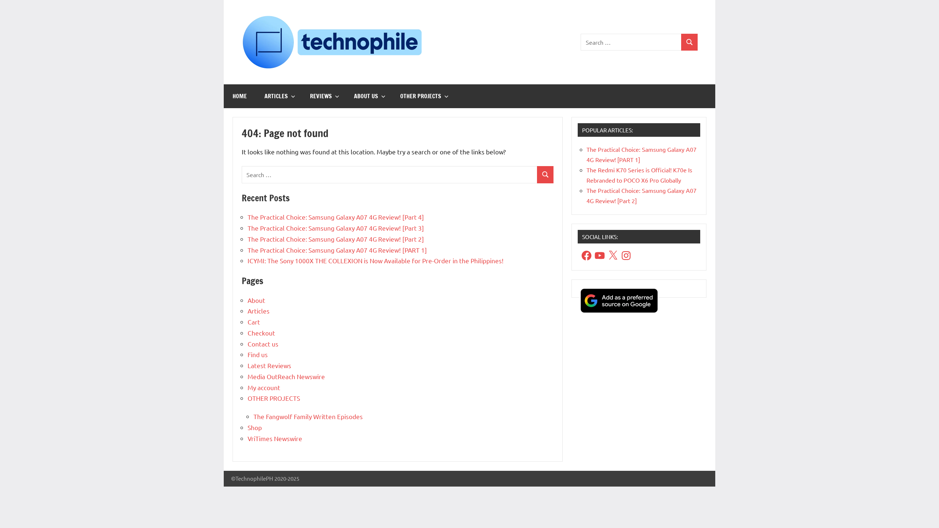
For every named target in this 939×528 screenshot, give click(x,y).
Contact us (263, 344)
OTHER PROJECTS (420, 96)
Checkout (261, 333)
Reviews (321, 96)
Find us (258, 354)
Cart (254, 322)
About (256, 300)
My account (264, 387)
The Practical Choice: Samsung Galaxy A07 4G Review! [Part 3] (336, 228)
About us (366, 96)
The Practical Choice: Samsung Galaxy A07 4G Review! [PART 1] (337, 250)
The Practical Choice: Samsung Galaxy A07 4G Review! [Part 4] (336, 217)
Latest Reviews (269, 365)
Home (240, 96)
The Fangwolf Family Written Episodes (308, 416)
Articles (276, 96)
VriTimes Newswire (275, 438)
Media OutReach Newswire (286, 376)
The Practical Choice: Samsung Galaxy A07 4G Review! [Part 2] (336, 239)
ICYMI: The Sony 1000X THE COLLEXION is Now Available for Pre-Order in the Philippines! (376, 260)
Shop (255, 427)
